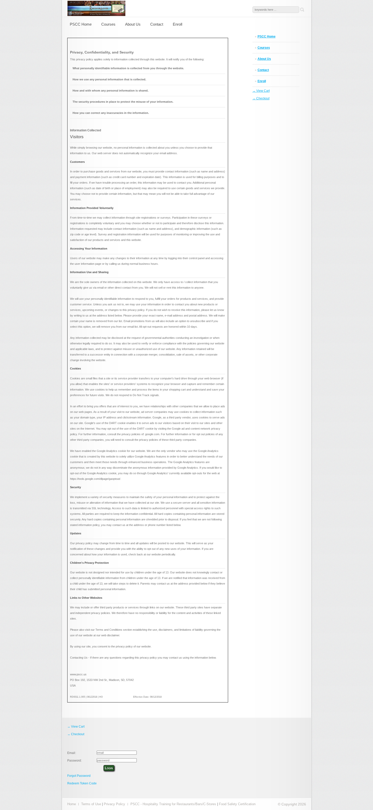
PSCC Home (81, 24)
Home (71, 804)
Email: (71, 753)
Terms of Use (91, 804)
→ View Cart (261, 91)
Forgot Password (79, 776)
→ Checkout (260, 98)
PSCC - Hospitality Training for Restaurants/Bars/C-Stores (173, 804)
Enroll (177, 24)
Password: (74, 760)
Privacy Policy (114, 804)
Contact (156, 24)
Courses (108, 24)
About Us (133, 24)
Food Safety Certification (237, 804)
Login (109, 768)
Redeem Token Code (82, 783)
